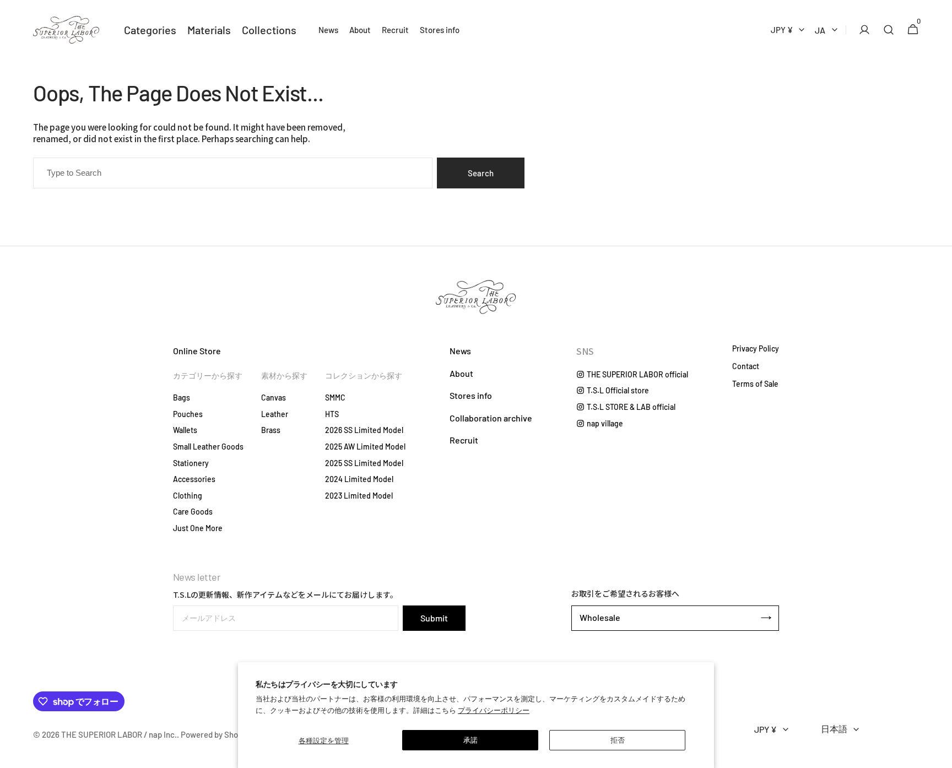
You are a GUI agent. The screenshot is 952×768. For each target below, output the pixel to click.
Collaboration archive (491, 418)
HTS (332, 414)
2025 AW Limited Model (365, 446)
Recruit (464, 440)
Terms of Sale (755, 384)
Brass (270, 430)
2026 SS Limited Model (364, 430)
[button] (861, 30)
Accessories (194, 479)
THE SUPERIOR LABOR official (637, 374)
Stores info (471, 395)
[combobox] (232, 173)
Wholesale (600, 617)
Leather (274, 414)
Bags (181, 397)
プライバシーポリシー (493, 710)
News (460, 350)
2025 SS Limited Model (364, 463)
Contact (745, 366)
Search (481, 173)
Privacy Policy (755, 349)
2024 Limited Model (359, 479)
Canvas (273, 397)
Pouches (188, 414)
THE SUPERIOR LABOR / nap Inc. (119, 734)
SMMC (335, 397)
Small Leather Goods (208, 446)
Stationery (191, 463)
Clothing (187, 495)
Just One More (198, 528)
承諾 (470, 739)
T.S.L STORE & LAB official (631, 407)
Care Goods (193, 511)
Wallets (185, 430)
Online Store (197, 350)
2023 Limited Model (359, 495)
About (461, 373)
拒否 (617, 739)
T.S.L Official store (618, 390)
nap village (605, 423)
